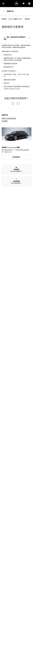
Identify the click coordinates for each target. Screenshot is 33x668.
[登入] (29, 3)
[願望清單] (23, 3)
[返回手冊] (4, 11)
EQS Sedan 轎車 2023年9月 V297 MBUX (15, 19)
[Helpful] (12, 103)
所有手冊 (4, 19)
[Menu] (3, 3)
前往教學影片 (16, 157)
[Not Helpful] (18, 103)
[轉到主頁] (16, 3)
